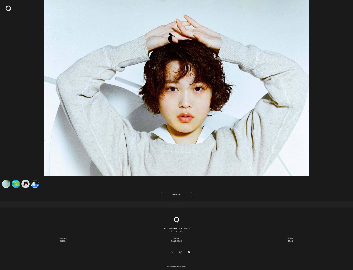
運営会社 (290, 241)
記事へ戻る (177, 194)
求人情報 (290, 238)
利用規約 (62, 241)
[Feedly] (189, 252)
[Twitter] (172, 252)
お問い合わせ (63, 238)
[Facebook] (164, 252)
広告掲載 (176, 238)
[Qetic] (8, 8)
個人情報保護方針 (176, 241)
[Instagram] (180, 252)
